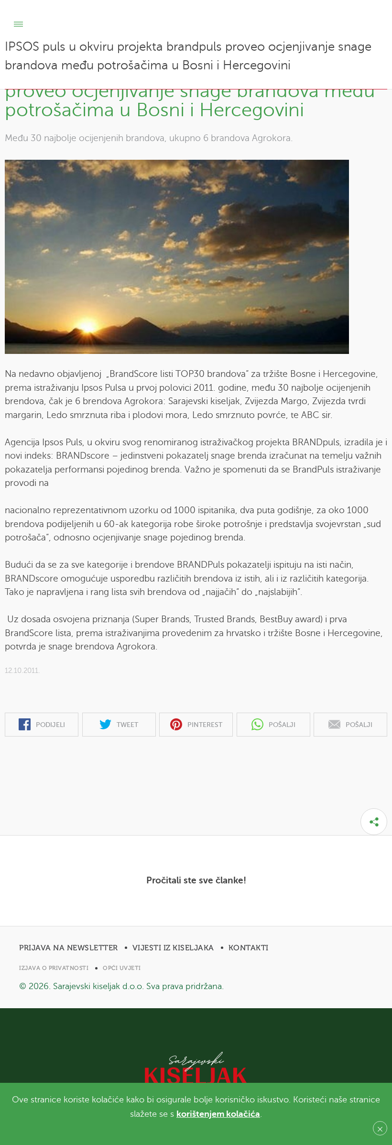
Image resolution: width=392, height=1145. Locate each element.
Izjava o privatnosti (53, 968)
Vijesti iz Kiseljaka (173, 948)
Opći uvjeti (122, 968)
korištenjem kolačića (218, 1114)
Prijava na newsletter (68, 948)
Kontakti (249, 948)
